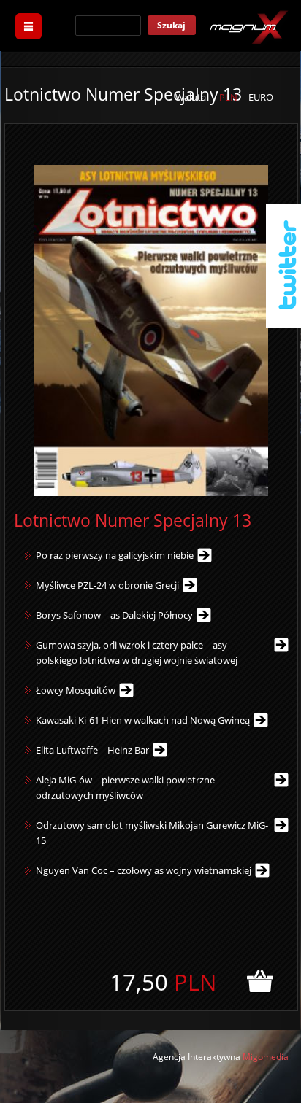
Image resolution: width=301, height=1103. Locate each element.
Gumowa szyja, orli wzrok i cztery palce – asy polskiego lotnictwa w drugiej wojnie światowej (136, 652)
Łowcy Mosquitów (75, 690)
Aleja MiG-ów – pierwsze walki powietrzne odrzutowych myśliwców (125, 787)
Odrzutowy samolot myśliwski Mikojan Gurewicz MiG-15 (152, 832)
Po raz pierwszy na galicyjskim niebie (115, 555)
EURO (260, 97)
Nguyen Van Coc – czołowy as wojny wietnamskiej (143, 870)
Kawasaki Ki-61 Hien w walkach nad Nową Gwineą (143, 720)
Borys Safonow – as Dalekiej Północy (114, 615)
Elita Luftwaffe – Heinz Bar (92, 749)
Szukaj (171, 25)
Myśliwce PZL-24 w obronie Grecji (107, 585)
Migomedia (266, 1056)
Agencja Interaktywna (196, 1056)
